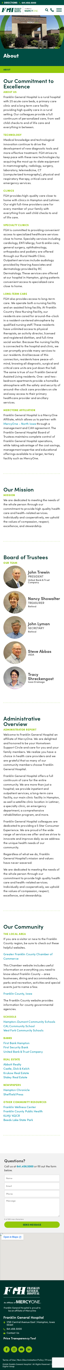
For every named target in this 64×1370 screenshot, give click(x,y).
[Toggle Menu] (59, 10)
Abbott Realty (12, 1064)
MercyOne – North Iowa (19, 424)
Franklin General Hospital (23, 1317)
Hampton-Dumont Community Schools (29, 1022)
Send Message (32, 1224)
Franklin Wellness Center (19, 1107)
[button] (46, 10)
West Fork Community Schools (23, 1030)
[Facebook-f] (6, 1349)
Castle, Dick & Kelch (16, 1069)
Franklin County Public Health (23, 1111)
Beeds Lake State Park (18, 1120)
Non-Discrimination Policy (30, 1359)
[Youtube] (21, 1349)
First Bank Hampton (16, 1043)
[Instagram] (14, 1349)
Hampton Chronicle (16, 1090)
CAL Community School (19, 1026)
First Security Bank (15, 1047)
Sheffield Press (13, 1094)
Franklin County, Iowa (17, 994)
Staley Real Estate (15, 1077)
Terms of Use (9, 1359)
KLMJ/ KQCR (11, 1116)
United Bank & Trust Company (23, 1052)
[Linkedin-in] (29, 1349)
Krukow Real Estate (16, 1073)
